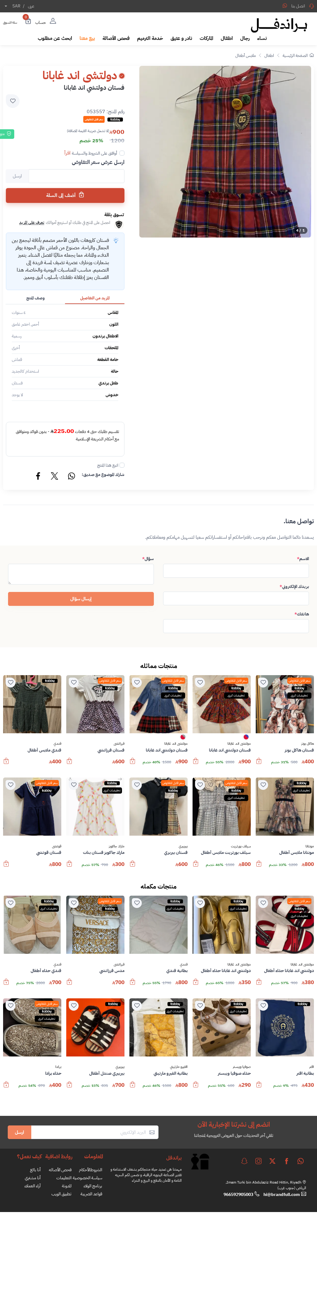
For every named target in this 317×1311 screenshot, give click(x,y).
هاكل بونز (307, 743)
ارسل (19, 1132)
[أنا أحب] (263, 683)
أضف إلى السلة (61, 195)
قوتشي (56, 846)
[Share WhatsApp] (284, 5)
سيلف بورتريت (241, 846)
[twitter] (272, 1161)
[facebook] (286, 1161)
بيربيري (183, 846)
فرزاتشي (119, 743)
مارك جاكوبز (116, 846)
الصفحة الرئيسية (295, 55)
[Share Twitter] (54, 476)
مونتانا (310, 846)
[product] (285, 704)
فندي (57, 743)
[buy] (259, 764)
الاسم (303, 558)
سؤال (148, 558)
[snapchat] (244, 1161)
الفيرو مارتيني (179, 1067)
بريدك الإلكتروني (294, 586)
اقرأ (67, 153)
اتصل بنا (298, 6)
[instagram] (258, 1161)
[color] (246, 739)
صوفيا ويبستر (242, 1067)
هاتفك (301, 614)
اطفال (269, 55)
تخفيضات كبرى (299, 695)
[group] (225, 152)
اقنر (311, 1067)
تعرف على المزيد (31, 222)
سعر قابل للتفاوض (299, 680)
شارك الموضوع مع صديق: (103, 474)
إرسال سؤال (81, 598)
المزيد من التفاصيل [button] (95, 298)
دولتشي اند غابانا (239, 743)
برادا (58, 1067)
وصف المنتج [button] (35, 298)
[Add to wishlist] (13, 101)
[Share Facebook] (38, 476)
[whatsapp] (300, 1161)
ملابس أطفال (245, 55)
